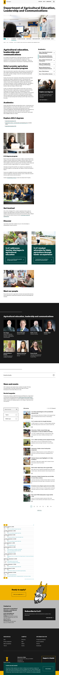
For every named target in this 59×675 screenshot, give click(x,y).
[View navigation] (53, 1)
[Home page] (5, 2)
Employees (38, 645)
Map (22, 641)
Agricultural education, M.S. (10, 126)
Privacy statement (7, 641)
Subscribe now (49, 617)
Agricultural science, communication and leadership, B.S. (16, 122)
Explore (40, 1)
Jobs (4, 639)
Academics (11, 42)
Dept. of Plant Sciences (44, 71)
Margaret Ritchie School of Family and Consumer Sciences (45, 68)
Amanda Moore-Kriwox (11, 177)
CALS (7, 42)
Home (5, 42)
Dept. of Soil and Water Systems (46, 74)
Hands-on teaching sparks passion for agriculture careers (14, 260)
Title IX (5, 645)
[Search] (7, 1)
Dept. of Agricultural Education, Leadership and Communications (46, 57)
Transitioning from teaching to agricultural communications (41, 260)
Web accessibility (7, 643)
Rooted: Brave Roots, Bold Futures (25, 397)
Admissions (48, 1)
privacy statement (36, 672)
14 (47, 506)
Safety (22, 643)
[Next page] (50, 506)
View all (53, 408)
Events (22, 645)
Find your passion (43, 99)
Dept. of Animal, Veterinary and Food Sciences (45, 60)
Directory (23, 639)
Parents (38, 643)
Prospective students (41, 639)
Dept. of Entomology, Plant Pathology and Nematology (44, 64)
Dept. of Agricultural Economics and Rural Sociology (45, 53)
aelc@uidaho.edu (10, 613)
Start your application (18, 594)
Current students (40, 641)
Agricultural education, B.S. (10, 120)
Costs (44, 1)
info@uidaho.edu (20, 661)
